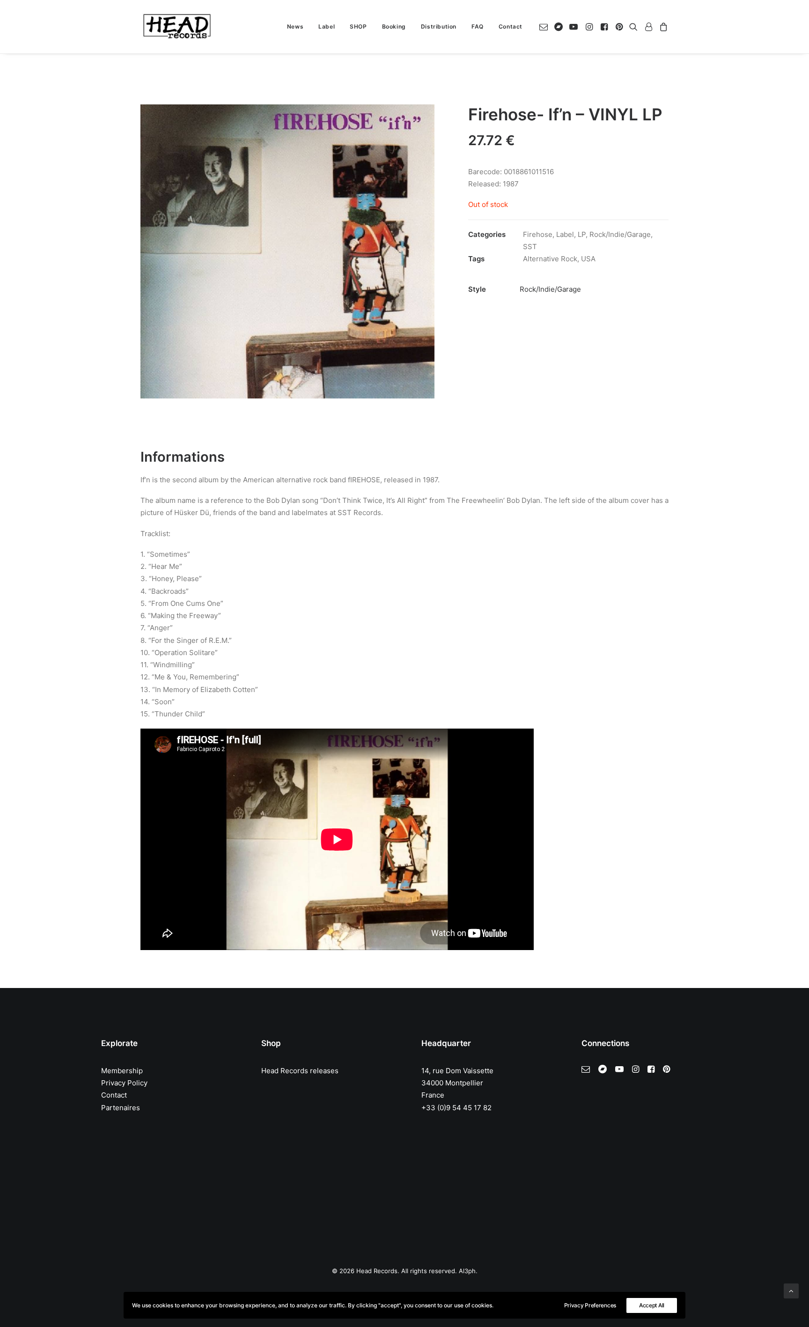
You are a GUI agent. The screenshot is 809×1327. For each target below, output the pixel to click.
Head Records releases (299, 1070)
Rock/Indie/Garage (620, 234)
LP (582, 234)
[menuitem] (295, 26)
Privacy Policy (124, 1082)
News (295, 26)
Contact (510, 26)
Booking (394, 26)
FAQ (477, 26)
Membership (122, 1070)
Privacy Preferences (590, 1305)
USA (588, 258)
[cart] (662, 26)
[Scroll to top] (791, 1290)
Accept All (651, 1305)
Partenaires (120, 1107)
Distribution (438, 26)
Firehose (537, 234)
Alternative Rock (550, 258)
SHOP (358, 26)
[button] (545, 26)
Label (326, 26)
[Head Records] (176, 27)
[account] (648, 26)
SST (530, 246)
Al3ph (467, 1271)
